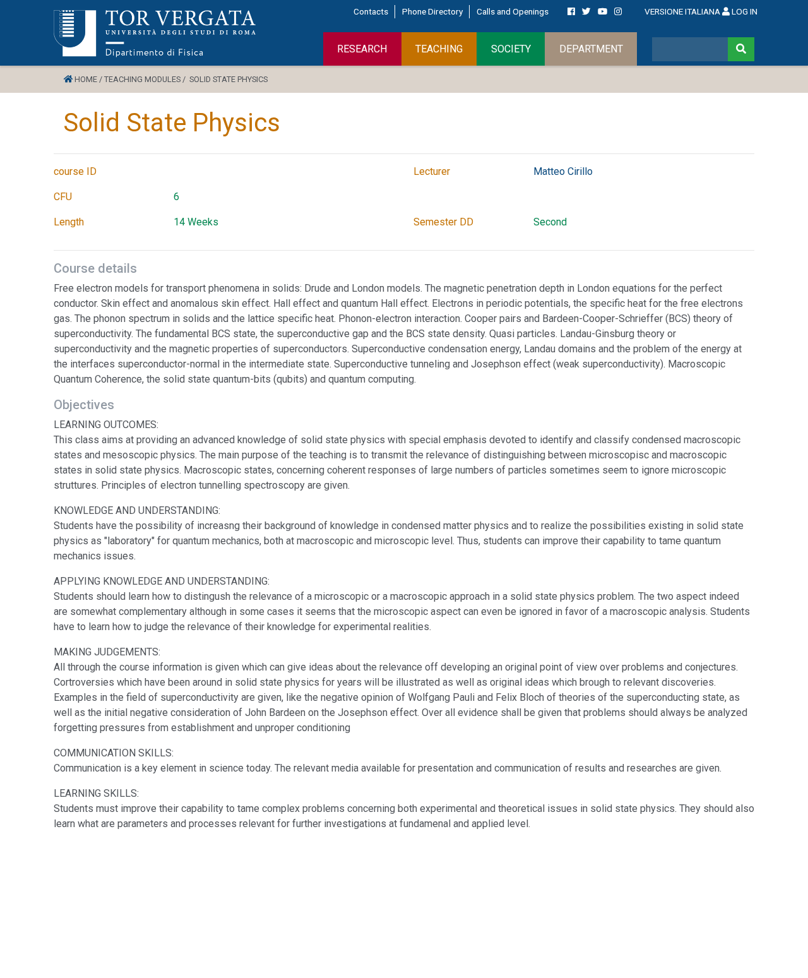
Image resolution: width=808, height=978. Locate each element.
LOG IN (744, 11)
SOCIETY (511, 49)
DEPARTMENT (591, 49)
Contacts (371, 11)
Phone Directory (432, 11)
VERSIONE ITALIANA (682, 11)
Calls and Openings (513, 11)
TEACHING (439, 49)
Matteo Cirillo (563, 171)
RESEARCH (362, 49)
